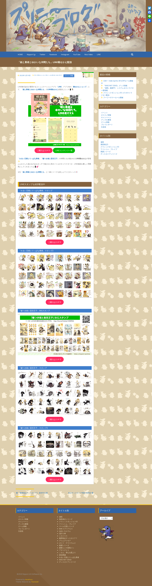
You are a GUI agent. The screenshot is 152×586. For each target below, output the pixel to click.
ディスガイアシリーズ (109, 154)
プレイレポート (107, 124)
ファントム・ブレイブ (109, 149)
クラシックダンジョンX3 (110, 147)
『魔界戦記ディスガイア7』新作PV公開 (33, 493)
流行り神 (62, 533)
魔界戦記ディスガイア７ (68, 538)
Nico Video (88, 54)
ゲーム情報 (105, 122)
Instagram (65, 54)
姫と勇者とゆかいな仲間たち (33, 89)
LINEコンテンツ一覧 (63, 150)
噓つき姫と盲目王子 (58, 75)
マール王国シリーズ (66, 526)
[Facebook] (149, 12)
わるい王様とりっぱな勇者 (48, 75)
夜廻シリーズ (106, 151)
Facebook (53, 54)
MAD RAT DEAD (65, 560)
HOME (20, 54)
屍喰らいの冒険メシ (66, 548)
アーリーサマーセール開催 (113, 97)
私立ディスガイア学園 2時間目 (79, 493)
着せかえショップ (79, 87)
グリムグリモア (65, 540)
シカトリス (63, 536)
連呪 (102, 142)
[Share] (149, 20)
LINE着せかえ (39, 75)
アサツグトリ (64, 550)
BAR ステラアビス (66, 529)
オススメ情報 (69, 76)
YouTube (76, 54)
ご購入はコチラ (43, 150)
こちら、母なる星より (67, 552)
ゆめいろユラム (65, 531)
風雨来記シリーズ (65, 519)
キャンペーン (106, 117)
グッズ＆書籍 (106, 120)
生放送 (103, 127)
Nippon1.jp (31, 54)
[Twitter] (149, 8)
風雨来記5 (104, 144)
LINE (99, 54)
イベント (104, 112)
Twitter (42, 54)
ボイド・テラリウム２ (67, 543)
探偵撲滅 (62, 555)
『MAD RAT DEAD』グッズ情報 (115, 85)
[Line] (149, 16)
